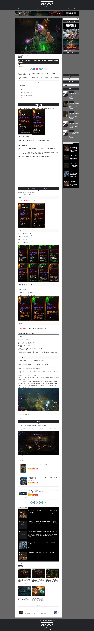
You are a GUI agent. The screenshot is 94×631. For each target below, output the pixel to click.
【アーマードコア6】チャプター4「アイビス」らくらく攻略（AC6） (41, 552)
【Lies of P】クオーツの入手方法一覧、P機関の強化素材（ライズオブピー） (43, 521)
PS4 (28, 8)
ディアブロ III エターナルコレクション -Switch (37, 464)
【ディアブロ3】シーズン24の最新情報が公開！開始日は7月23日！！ (38, 597)
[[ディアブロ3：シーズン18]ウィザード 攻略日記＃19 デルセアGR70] (40, 69)
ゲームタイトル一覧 (71, 8)
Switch (37, 8)
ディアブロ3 (20, 563)
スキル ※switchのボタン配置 (26, 95)
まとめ (21, 99)
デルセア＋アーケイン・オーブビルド (27, 87)
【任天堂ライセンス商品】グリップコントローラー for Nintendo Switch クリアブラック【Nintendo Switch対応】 (43, 490)
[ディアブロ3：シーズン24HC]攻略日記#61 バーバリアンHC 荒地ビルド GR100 (24, 580)
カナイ (22, 93)
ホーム (19, 8)
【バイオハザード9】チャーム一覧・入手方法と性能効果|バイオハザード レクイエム (74, 134)
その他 (63, 8)
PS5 (45, 8)
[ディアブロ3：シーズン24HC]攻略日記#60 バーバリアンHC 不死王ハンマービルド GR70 (38, 580)
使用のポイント (23, 97)
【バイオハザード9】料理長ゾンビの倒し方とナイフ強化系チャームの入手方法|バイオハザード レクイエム (74, 115)
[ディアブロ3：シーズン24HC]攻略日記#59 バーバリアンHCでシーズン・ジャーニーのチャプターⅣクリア (52, 581)
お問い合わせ (45, 620)
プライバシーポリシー (51, 620)
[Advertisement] (38, 172)
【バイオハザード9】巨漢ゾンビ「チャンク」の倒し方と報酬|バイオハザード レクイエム (74, 105)
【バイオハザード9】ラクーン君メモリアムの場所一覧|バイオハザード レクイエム (74, 125)
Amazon (30, 468)
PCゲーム (54, 8)
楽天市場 (35, 468)
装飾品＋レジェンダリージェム (26, 92)
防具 (21, 90)
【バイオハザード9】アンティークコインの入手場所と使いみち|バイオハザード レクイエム (74, 95)
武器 (21, 89)
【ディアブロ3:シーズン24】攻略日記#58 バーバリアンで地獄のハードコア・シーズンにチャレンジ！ (24, 598)
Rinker (32, 465)
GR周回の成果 (22, 85)
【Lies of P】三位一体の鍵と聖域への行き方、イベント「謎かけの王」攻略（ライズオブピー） (73, 148)
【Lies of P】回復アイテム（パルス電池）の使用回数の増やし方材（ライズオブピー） (74, 174)
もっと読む (39, 605)
